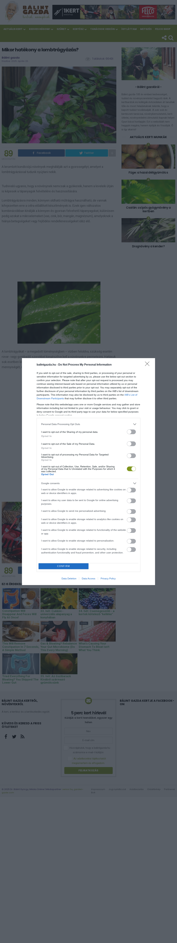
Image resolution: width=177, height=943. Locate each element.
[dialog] (88, 471)
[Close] (148, 365)
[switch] (131, 432)
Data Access (88, 578)
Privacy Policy (108, 578)
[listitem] (88, 424)
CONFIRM (63, 566)
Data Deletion (69, 578)
